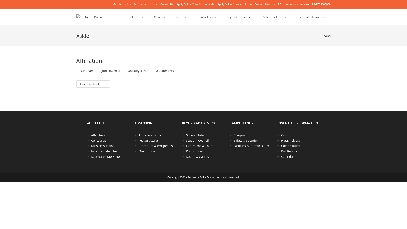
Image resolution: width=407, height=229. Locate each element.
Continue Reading (95, 82)
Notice (153, 4)
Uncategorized (138, 71)
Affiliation (89, 60)
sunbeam (87, 71)
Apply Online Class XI (229, 4)
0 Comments (165, 71)
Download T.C (273, 4)
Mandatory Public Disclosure (129, 4)
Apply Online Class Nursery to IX (195, 4)
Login (248, 4)
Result (258, 4)
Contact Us (166, 4)
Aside (327, 36)
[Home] (319, 36)
